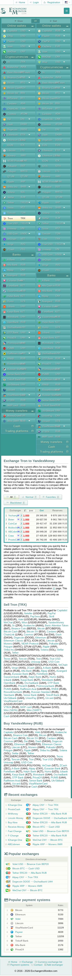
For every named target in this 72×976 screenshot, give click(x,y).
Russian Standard (16, 369)
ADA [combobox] (23, 103)
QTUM (10, 176)
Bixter (11, 519)
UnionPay (47, 415)
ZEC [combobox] (23, 249)
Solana (11, 192)
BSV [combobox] (23, 93)
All (12, 497)
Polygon (11, 171)
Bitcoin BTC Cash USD (46, 826)
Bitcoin (10, 82)
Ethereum (12, 134)
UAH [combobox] (23, 259)
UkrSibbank (13, 384)
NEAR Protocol (15, 160)
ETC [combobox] (23, 139)
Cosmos (11, 114)
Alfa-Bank (12, 264)
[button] (21, 515)
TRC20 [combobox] (24, 202)
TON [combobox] (23, 212)
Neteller (28, 613)
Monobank (13, 317)
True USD (12, 223)
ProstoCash (14, 539)
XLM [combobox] (23, 197)
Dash (10, 124)
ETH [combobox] (23, 134)
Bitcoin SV (12, 93)
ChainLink (12, 108)
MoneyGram (14, 415)
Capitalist (12, 30)
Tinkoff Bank (13, 379)
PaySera (46, 46)
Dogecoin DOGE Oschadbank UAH (32, 881)
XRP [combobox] (23, 181)
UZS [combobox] (23, 301)
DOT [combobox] (23, 165)
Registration (53, 2)
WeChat (11, 51)
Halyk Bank (13, 296)
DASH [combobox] (24, 124)
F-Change (13, 835)
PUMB (10, 348)
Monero (11, 155)
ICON (10, 145)
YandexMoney (56, 622)
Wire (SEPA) (11, 710)
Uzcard (11, 389)
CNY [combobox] (23, 51)
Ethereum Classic (16, 140)
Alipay (10, 270)
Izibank (11, 306)
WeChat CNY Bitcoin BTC (47, 840)
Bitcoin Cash (14, 88)
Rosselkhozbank (16, 363)
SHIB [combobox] (23, 186)
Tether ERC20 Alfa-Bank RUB (49, 813)
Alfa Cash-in (48, 285)
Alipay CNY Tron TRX (45, 805)
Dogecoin (12, 129)
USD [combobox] (23, 30)
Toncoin (11, 213)
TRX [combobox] (23, 218)
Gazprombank (14, 290)
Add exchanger (54, 964)
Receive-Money (16, 826)
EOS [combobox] (57, 145)
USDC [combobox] (24, 233)
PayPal (46, 41)
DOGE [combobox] (24, 129)
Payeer (11, 41)
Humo (10, 301)
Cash (7, 716)
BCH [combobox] (23, 87)
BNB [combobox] (23, 77)
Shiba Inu (12, 186)
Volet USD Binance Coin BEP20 (50, 831)
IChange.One (15, 805)
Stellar (10, 197)
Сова (11, 535)
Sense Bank (13, 374)
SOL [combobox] (23, 192)
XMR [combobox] (23, 155)
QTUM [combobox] (24, 176)
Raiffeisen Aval (15, 353)
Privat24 (11, 337)
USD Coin (12, 233)
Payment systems (19, 964)
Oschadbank (14, 327)
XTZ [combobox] (23, 207)
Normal (30, 497)
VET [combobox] (23, 238)
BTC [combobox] (23, 82)
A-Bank (11, 259)
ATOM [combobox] (24, 113)
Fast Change (15, 831)
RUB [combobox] (23, 264)
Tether (10, 202)
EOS (44, 145)
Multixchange (15, 527)
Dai (9, 119)
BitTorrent (12, 98)
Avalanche (12, 67)
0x (8, 61)
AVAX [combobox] (23, 67)
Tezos (10, 207)
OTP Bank (12, 332)
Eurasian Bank (15, 280)
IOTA (45, 166)
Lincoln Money (15, 818)
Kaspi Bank (13, 311)
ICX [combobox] (22, 145)
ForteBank (12, 285)
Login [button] (35, 2)
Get (42, 510)
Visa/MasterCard (16, 395)
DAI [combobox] (22, 119)
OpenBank (13, 322)
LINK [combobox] (23, 108)
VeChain (11, 239)
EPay (10, 36)
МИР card (12, 405)
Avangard (12, 275)
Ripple (10, 181)
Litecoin (11, 150)
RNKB (10, 358)
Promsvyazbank (15, 343)
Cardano (12, 103)
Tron (10, 218)
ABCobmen (14, 531)
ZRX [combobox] (23, 61)
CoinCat (12, 523)
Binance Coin (14, 77)
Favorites (52, 497)
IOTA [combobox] (58, 165)
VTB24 (11, 400)
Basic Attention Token (18, 72)
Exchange (27, 962)
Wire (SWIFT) (14, 421)
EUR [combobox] (23, 415)
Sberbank (9, 695)
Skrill (51, 616)
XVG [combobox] (23, 244)
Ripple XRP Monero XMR (47, 844)
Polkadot (12, 166)
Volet (10, 46)
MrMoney (13, 813)
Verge (10, 244)
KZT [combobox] (23, 280)
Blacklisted (17, 502)
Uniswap (11, 228)
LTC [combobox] (23, 150)
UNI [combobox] (23, 228)
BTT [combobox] (23, 98)
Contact (37, 964)
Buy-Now (12, 822)
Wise (44, 62)
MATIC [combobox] (24, 171)
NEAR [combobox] (24, 160)
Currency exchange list (49, 962)
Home (21, 2)
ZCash (10, 249)
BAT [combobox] (23, 72)
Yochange (13, 515)
